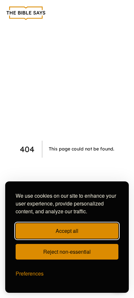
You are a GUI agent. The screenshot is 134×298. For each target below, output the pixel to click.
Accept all (67, 230)
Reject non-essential (67, 251)
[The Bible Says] (26, 13)
